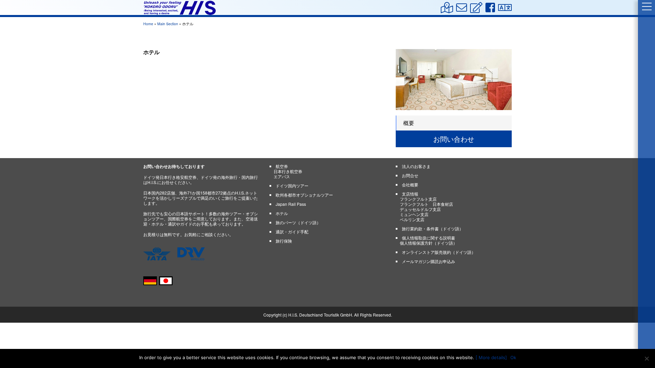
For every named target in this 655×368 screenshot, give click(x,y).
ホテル (282, 213)
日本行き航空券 (288, 171)
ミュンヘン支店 (414, 214)
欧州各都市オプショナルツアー (304, 195)
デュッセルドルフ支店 (420, 209)
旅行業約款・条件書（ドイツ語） (432, 228)
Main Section (167, 23)
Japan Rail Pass (291, 204)
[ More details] (491, 357)
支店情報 (410, 194)
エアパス (282, 176)
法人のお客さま (416, 166)
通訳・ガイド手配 (292, 231)
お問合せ (410, 175)
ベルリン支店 (412, 219)
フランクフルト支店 (418, 199)
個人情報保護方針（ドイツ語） (428, 243)
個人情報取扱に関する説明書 (428, 238)
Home (148, 23)
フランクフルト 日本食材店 (426, 204)
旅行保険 (284, 241)
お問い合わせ (453, 139)
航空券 (282, 166)
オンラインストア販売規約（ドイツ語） (439, 252)
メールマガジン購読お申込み (428, 261)
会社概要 (410, 184)
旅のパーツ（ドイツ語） (298, 222)
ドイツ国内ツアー (292, 185)
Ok (513, 357)
